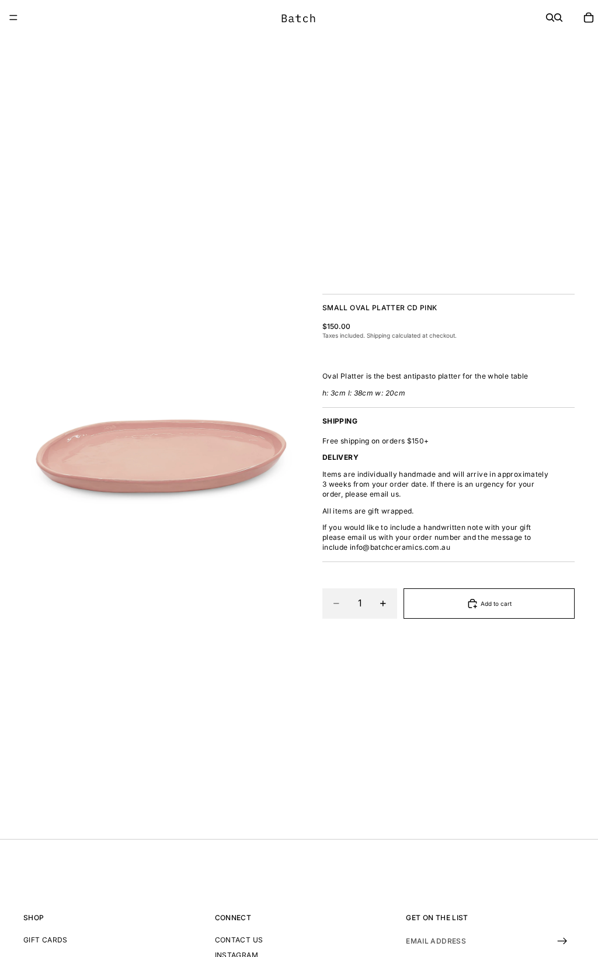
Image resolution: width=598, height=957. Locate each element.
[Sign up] (562, 941)
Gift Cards (45, 939)
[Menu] (13, 17)
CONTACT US (239, 939)
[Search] (550, 17)
